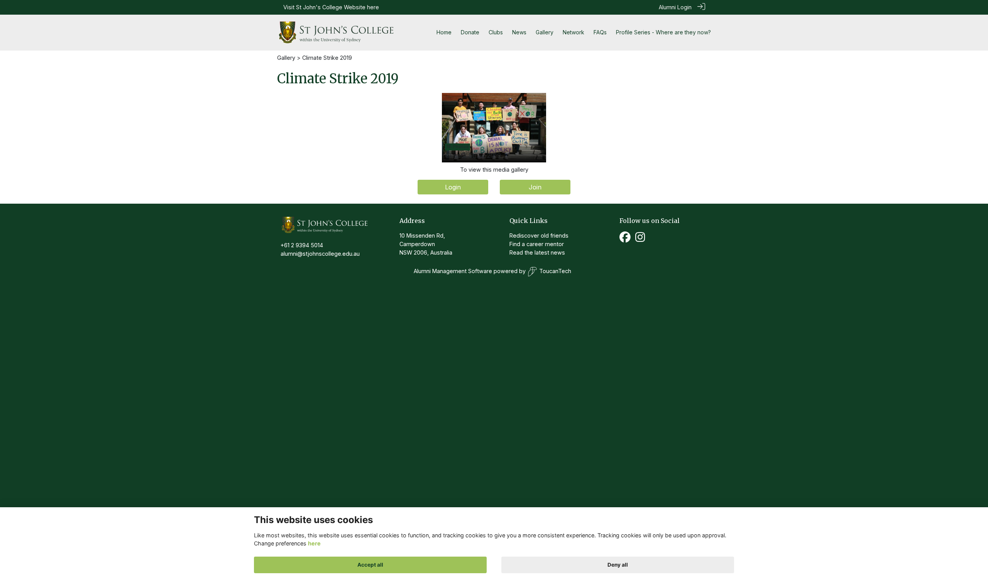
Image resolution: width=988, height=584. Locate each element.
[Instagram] (640, 239)
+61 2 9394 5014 (302, 245)
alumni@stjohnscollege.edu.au (320, 253)
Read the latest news (537, 252)
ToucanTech (555, 271)
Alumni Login (675, 7)
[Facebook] (625, 239)
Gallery (286, 57)
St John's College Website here (337, 7)
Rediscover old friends (538, 235)
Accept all (370, 565)
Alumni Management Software (453, 271)
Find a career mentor (536, 244)
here (314, 543)
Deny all (617, 565)
